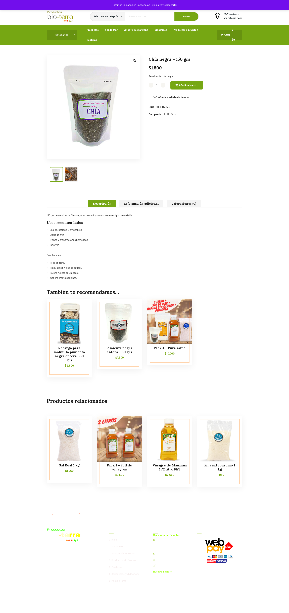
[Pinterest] (172, 114)
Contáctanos (164, 565)
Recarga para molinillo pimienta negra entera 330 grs (69, 354)
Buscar (186, 16)
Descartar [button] (171, 4)
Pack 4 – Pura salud (170, 348)
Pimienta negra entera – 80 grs (119, 350)
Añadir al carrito (188, 85)
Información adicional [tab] (141, 203)
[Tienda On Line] (60, 16)
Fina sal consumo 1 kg (219, 467)
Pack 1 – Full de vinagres (119, 467)
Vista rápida (83, 314)
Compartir (155, 114)
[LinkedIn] (176, 114)
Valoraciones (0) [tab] (183, 203)
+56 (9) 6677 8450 (232, 18)
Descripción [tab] (102, 203)
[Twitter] (168, 114)
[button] (135, 61)
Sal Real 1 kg (69, 465)
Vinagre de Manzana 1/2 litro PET (170, 467)
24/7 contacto (231, 14)
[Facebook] (164, 114)
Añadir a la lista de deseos (173, 97)
